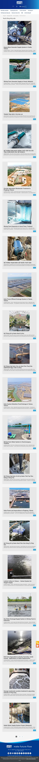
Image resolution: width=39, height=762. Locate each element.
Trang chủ (4, 15)
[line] (17, 753)
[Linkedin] (28, 753)
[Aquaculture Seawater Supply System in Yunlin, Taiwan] (19, 33)
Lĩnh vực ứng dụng (15, 15)
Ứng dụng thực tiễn (14, 10)
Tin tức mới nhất (23, 10)
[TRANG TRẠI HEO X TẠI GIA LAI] (19, 102)
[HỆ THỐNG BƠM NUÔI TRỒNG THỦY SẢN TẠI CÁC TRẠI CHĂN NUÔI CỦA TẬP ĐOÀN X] (19, 136)
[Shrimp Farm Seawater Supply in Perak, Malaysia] (19, 69)
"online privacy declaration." (31, 758)
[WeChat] (8, 753)
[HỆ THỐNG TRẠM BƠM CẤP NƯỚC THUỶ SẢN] (19, 248)
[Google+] (26, 753)
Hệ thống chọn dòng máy (5, 12)
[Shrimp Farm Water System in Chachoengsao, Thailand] (19, 428)
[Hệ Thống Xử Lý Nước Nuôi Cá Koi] (19, 321)
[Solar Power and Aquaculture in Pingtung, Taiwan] (19, 498)
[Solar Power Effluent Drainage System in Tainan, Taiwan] (19, 285)
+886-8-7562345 (20, 750)
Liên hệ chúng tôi (27, 12)
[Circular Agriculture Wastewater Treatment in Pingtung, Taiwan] (19, 174)
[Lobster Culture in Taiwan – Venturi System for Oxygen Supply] (19, 567)
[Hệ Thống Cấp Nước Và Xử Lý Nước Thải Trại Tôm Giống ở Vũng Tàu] (19, 464)
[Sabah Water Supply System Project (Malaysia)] (19, 713)
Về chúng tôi (30, 10)
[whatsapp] (15, 753)
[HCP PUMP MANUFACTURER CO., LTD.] (19, 2)
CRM (22, 12)
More (34, 53)
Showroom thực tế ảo (16, 12)
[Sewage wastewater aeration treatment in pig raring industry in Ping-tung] (19, 678)
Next (19, 736)
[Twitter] (24, 753)
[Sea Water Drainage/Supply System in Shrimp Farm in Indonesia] (19, 605)
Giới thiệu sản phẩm (5, 10)
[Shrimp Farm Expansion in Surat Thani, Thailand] (19, 212)
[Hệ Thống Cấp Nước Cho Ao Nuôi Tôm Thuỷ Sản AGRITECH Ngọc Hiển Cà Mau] (19, 354)
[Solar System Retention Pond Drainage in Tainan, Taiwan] (19, 390)
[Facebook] (21, 753)
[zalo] (13, 753)
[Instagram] (30, 753)
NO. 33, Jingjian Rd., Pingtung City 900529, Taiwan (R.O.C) (19, 749)
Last (22, 736)
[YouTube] (19, 753)
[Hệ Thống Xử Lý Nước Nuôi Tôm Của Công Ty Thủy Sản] (19, 531)
